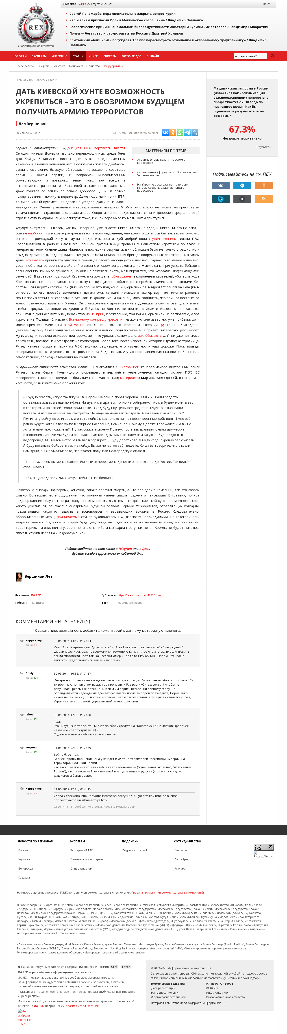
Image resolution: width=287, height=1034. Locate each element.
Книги (93, 56)
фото (166, 324)
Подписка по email (134, 850)
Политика (58, 66)
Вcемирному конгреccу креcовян (95, 319)
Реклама (180, 868)
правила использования (82, 1006)
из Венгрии (95, 314)
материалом (130, 377)
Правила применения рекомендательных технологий (167, 892)
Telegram (43, 66)
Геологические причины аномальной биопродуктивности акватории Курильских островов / (169, 27)
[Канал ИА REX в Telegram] (242, 185)
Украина (24, 859)
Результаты (263, 147)
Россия (23, 850)
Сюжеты (110, 56)
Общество (93, 66)
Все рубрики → (113, 66)
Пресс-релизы (25, 66)
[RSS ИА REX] (264, 199)
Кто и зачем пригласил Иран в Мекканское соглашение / (136, 20)
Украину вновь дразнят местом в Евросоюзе (161, 161)
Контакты (180, 850)
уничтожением (164, 238)
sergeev (31, 747)
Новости (20, 56)
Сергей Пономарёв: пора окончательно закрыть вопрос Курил (123, 13)
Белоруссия (26, 868)
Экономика (75, 66)
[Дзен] (242, 199)
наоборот (36, 233)
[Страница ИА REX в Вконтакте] (221, 185)
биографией (129, 367)
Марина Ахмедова (130, 603)
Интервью (59, 56)
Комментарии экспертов (86, 859)
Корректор (34, 640)
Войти (267, 4)
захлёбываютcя (150, 335)
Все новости (37, 80)
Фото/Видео (131, 56)
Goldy (30, 673)
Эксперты (39, 56)
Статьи (78, 56)
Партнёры (181, 859)
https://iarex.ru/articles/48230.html (139, 595)
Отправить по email (145, 133)
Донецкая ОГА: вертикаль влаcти (95, 148)
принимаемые (68, 516)
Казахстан (25, 877)
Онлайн (152, 56)
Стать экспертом (81, 868)
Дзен (145, 548)
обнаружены (122, 276)
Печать (121, 133)
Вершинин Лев (39, 576)
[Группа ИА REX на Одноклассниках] (264, 185)
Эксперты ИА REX (81, 850)
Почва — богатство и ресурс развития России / (126, 33)
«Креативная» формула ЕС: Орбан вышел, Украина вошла (167, 173)
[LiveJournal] (221, 199)
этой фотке (74, 324)
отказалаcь (35, 260)
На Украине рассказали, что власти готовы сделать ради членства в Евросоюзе (162, 187)
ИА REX (36, 595)
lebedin (31, 714)
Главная (21, 80)
